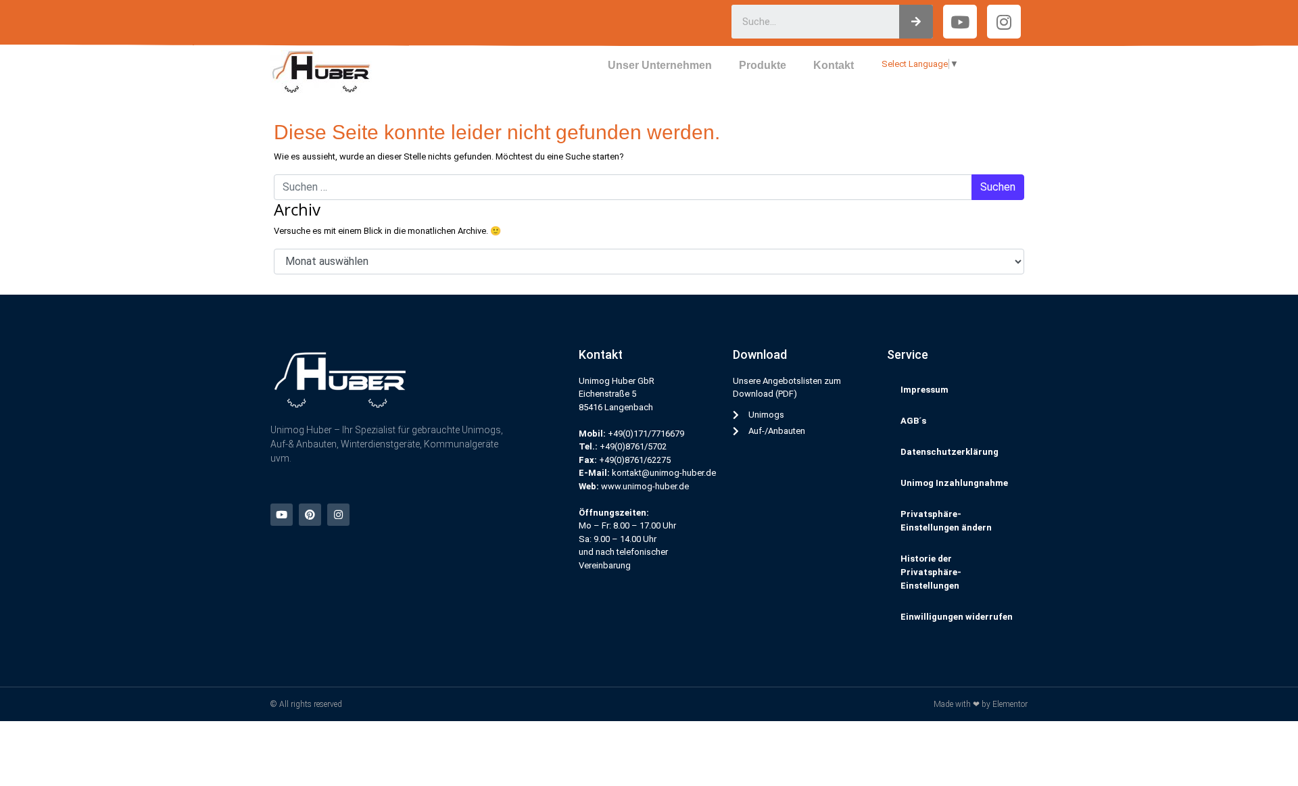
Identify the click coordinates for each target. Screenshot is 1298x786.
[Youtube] (281, 514)
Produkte (762, 65)
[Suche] (916, 22)
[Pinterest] (310, 514)
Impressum (924, 390)
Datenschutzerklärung (949, 452)
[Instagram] (1004, 22)
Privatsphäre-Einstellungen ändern (946, 521)
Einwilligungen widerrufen (956, 617)
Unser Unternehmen (660, 65)
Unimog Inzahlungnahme (954, 483)
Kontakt (833, 65)
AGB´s (913, 421)
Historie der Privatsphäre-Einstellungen (930, 572)
